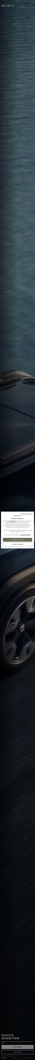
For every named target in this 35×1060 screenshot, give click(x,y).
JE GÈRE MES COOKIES (17, 544)
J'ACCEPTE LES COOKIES (17, 539)
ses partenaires (12, 521)
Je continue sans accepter (27, 514)
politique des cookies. (26, 534)
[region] (17, 530)
